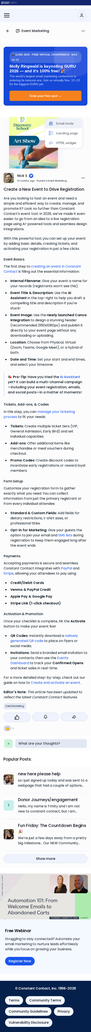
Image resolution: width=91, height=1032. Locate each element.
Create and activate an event (55, 682)
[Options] (83, 31)
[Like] (17, 717)
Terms (14, 1000)
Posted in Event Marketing (52, 180)
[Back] (8, 31)
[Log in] (81, 15)
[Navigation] (6, 15)
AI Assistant (70, 376)
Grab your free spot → (46, 96)
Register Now (20, 961)
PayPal (66, 568)
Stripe (9, 573)
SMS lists (65, 535)
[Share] (74, 717)
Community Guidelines (28, 1011)
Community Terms (45, 1000)
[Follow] (45, 717)
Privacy (64, 1011)
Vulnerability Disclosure (29, 1022)
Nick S (22, 175)
